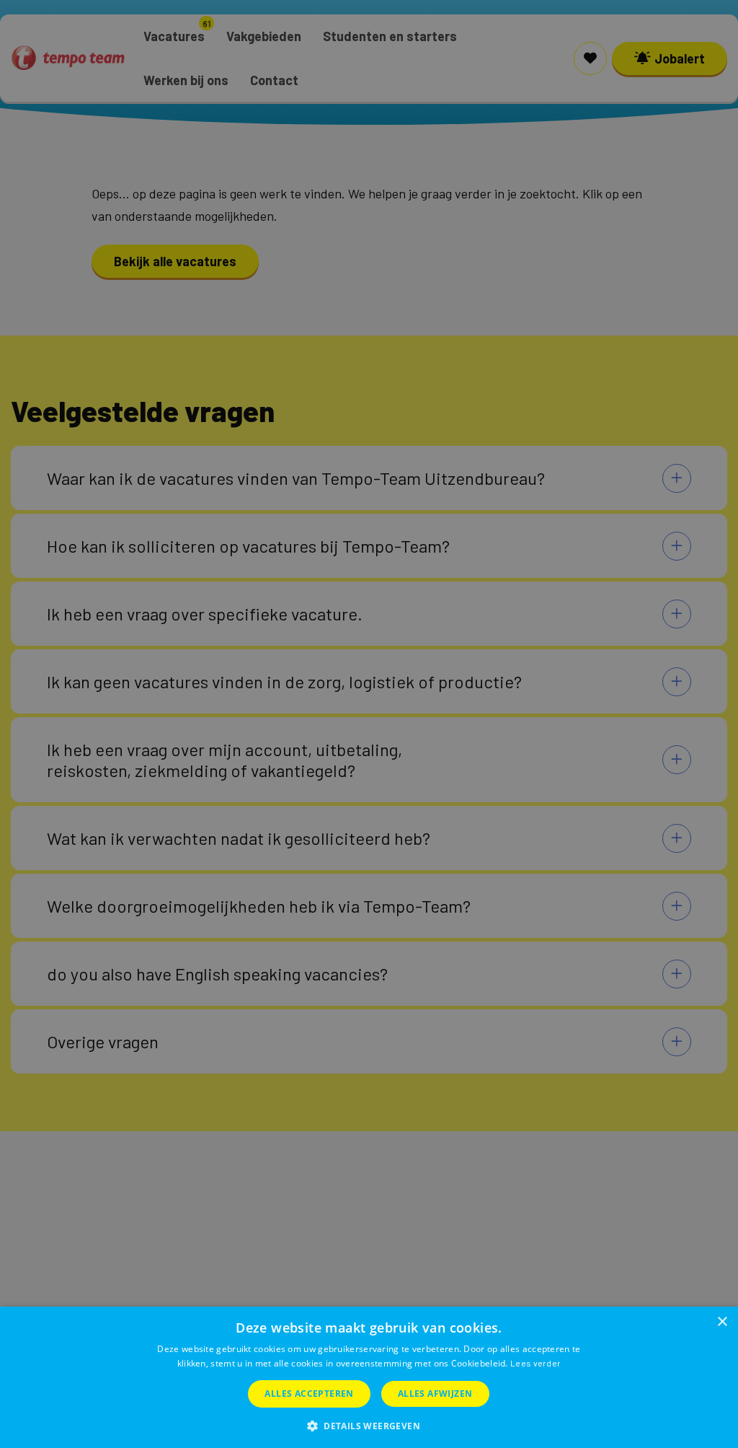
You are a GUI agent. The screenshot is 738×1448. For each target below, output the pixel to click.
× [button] (721, 1322)
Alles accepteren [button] (308, 1393)
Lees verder (535, 1363)
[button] (369, 1424)
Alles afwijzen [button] (435, 1393)
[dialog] (369, 1377)
